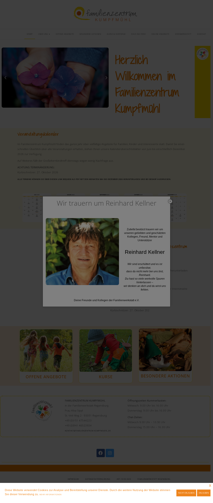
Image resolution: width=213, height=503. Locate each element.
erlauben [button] (204, 493)
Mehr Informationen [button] (50, 494)
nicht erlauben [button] (186, 493)
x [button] (210, 485)
